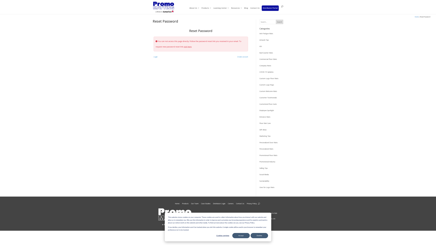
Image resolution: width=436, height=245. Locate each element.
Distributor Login (219, 204)
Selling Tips (263, 168)
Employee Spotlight (266, 110)
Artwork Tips (264, 40)
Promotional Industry (267, 162)
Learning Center (220, 8)
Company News (265, 66)
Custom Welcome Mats (268, 91)
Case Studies (206, 204)
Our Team (195, 204)
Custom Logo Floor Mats (268, 78)
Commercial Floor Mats (268, 59)
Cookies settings (222, 235)
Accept (241, 235)
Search (279, 22)
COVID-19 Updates (266, 72)
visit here (188, 46)
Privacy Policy (252, 204)
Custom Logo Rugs (266, 85)
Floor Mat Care (265, 123)
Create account (242, 57)
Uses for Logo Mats (266, 187)
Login (156, 57)
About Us (193, 8)
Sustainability (264, 181)
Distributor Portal (270, 8)
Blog (246, 8)
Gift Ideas (263, 130)
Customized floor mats (268, 104)
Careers (231, 204)
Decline (259, 235)
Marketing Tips (265, 136)
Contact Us (255, 8)
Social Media (264, 174)
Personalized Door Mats (268, 142)
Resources (235, 8)
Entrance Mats (264, 117)
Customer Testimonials (268, 98)
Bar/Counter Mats (266, 53)
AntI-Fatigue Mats (266, 33)
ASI (260, 46)
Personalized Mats (266, 149)
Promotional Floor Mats (268, 155)
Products (205, 8)
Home (417, 17)
